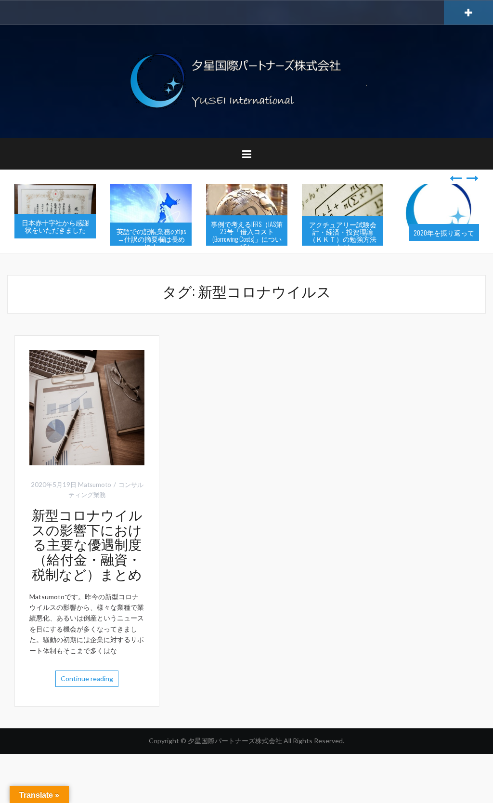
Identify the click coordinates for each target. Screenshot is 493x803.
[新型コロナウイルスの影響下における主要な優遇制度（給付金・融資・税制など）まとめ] (86, 407)
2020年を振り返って (444, 232)
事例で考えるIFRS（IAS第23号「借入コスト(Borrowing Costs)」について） (247, 235)
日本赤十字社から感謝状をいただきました (55, 226)
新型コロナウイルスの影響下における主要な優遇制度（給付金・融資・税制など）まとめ (87, 543)
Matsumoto (94, 484)
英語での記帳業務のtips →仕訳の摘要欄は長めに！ (151, 238)
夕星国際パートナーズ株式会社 (236, 741)
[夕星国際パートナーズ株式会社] (246, 81)
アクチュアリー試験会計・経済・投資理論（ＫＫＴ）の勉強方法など (342, 235)
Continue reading (87, 678)
